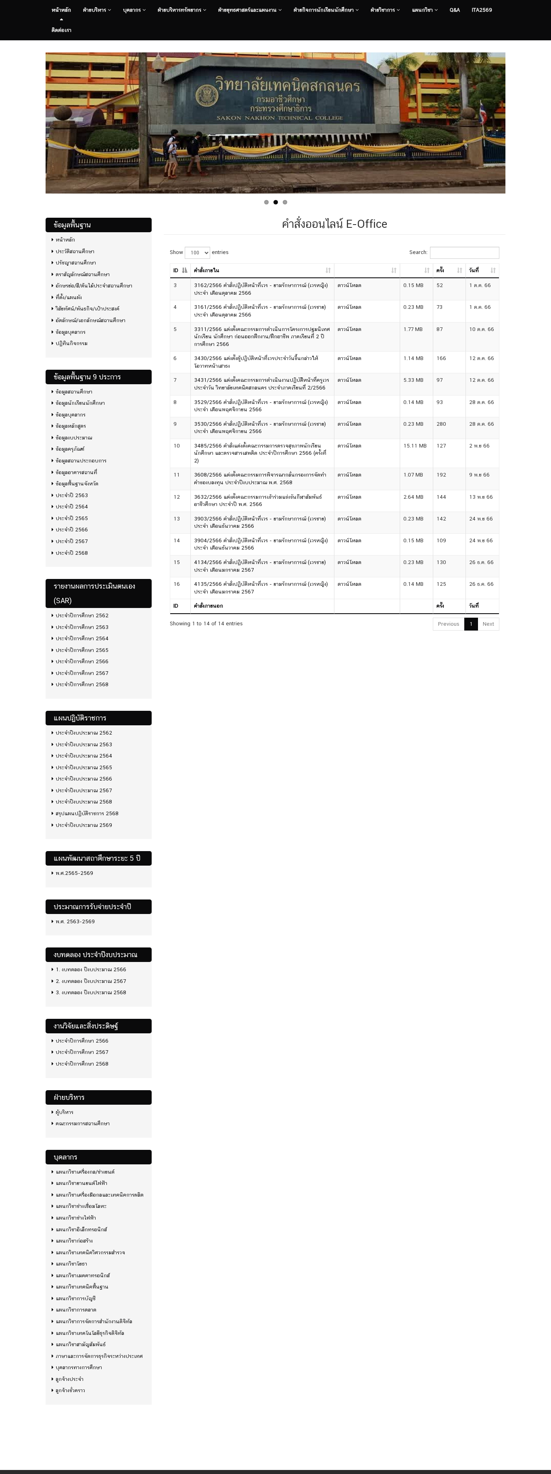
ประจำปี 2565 (72, 518)
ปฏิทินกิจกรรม (72, 343)
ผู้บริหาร (64, 1112)
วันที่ (474, 270)
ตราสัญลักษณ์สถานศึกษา (83, 274)
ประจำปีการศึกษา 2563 (82, 627)
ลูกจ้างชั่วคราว (70, 1390)
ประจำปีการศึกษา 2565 (82, 650)
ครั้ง (440, 270)
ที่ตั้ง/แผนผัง (69, 297)
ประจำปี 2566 (72, 530)
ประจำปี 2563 (72, 495)
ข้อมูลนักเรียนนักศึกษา (80, 403)
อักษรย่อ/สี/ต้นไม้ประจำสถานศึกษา (94, 286)
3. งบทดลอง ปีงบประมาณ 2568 (91, 992)
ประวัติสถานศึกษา (75, 251)
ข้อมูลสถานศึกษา (74, 392)
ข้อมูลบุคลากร (71, 332)
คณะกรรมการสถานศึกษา (83, 1123)
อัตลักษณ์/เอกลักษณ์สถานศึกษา (90, 320)
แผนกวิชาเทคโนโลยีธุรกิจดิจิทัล (90, 1333)
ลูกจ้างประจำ (69, 1379)
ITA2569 (482, 10)
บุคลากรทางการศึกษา (79, 1367)
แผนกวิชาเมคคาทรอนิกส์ (83, 1275)
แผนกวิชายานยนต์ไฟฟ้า (81, 1183)
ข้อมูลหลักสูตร (71, 426)
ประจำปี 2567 (72, 541)
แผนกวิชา (423, 10)
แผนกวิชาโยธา (71, 1264)
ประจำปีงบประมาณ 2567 (84, 790)
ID (175, 270)
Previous (37, 121)
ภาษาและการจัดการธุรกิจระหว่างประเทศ (99, 1356)
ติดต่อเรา (61, 30)
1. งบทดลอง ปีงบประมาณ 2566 (91, 969)
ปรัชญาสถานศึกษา (76, 263)
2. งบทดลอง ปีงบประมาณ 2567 (91, 981)
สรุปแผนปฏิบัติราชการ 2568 (87, 813)
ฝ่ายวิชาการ (384, 10)
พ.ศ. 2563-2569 (75, 921)
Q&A (455, 10)
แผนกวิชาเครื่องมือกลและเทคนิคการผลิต (100, 1195)
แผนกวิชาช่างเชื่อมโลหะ (81, 1206)
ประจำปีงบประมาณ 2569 (84, 825)
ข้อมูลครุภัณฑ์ (70, 449)
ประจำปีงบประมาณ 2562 (84, 733)
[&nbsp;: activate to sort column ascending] (367, 271)
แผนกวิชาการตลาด (76, 1310)
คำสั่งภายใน (206, 270)
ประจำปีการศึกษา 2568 (82, 684)
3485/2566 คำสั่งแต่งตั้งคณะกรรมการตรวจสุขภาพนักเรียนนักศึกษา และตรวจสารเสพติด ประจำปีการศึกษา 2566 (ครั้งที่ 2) (260, 453)
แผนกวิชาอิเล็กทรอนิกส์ (81, 1229)
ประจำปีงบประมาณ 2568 (84, 802)
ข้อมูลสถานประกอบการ (81, 461)
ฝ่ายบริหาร (95, 10)
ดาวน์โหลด (349, 285)
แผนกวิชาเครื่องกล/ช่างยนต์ (85, 1172)
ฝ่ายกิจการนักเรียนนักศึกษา (324, 10)
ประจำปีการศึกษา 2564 (82, 638)
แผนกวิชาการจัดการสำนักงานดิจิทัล (94, 1321)
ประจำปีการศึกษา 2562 (82, 615)
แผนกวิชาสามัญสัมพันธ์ (81, 1344)
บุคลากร (132, 10)
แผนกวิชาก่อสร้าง (74, 1241)
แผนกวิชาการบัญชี (76, 1298)
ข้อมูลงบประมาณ (74, 438)
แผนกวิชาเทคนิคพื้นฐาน (82, 1287)
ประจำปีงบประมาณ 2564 (84, 756)
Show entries (199, 252)
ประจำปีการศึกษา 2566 (82, 661)
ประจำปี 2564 (72, 507)
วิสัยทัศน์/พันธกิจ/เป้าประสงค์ (87, 309)
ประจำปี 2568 (72, 553)
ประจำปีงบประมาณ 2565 (84, 767)
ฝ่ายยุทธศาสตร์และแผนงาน (248, 10)
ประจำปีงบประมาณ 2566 (84, 779)
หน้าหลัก (61, 10)
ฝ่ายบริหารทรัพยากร (180, 10)
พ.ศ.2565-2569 (74, 873)
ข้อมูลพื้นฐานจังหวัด (77, 484)
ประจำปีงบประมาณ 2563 (84, 744)
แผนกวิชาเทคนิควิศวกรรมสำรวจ (90, 1252)
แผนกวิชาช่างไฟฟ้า (76, 1218)
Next (514, 121)
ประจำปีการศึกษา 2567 (82, 673)
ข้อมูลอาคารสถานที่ (76, 472)
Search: (418, 252)
